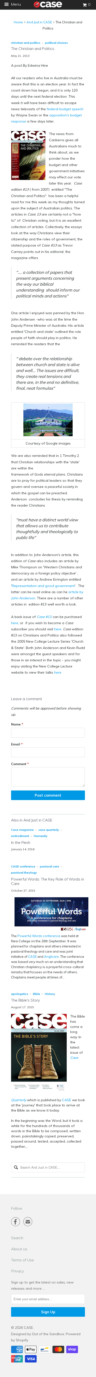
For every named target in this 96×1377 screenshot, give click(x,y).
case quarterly (48, 830)
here (14, 623)
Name (17, 724)
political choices (56, 43)
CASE (32, 957)
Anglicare (51, 957)
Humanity (40, 836)
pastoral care (49, 866)
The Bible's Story (25, 1000)
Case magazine (22, 830)
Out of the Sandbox (48, 1334)
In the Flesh (20, 842)
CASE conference (23, 866)
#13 (44, 617)
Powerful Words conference (38, 936)
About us (19, 1248)
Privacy (17, 1271)
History (50, 994)
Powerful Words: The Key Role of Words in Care (47, 881)
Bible (36, 994)
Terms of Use (22, 1259)
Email (17, 744)
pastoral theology (24, 872)
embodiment (20, 836)
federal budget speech (65, 109)
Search (17, 1237)
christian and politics (25, 43)
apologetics (19, 994)
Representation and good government (43, 586)
